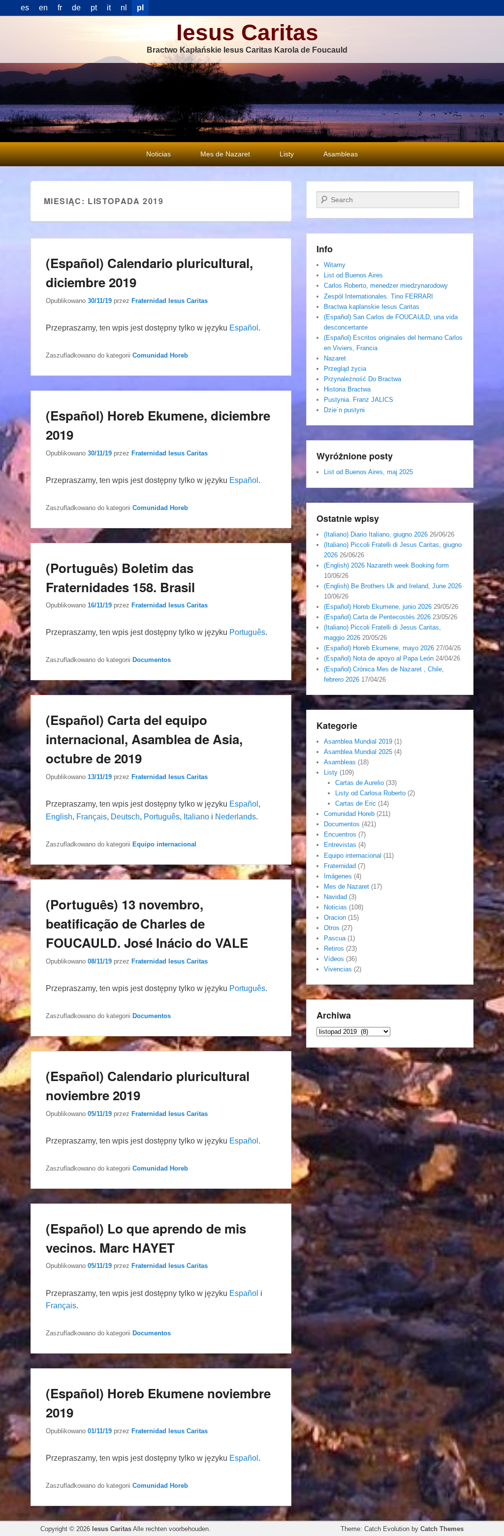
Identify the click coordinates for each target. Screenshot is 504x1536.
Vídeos (334, 959)
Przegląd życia (345, 368)
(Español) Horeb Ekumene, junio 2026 (378, 606)
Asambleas (340, 154)
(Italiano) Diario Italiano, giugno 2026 (376, 534)
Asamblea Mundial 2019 (358, 741)
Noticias (158, 154)
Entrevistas (340, 844)
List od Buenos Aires (353, 275)
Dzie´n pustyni (344, 410)
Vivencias (338, 969)
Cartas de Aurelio (359, 782)
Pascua (335, 938)
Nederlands (235, 817)
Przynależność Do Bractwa (362, 379)
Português (247, 632)
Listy (287, 154)
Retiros (334, 948)
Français (91, 817)
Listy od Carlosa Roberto (370, 793)
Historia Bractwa (347, 389)
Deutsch (125, 817)
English (59, 817)
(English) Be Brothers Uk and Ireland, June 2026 (393, 586)
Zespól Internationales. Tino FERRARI (378, 296)
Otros (332, 928)
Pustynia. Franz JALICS (358, 399)
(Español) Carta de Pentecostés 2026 (377, 617)
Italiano (196, 817)
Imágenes (338, 876)
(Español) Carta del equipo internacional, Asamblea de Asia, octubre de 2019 (144, 739)
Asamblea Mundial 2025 (358, 751)
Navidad (335, 897)
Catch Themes (442, 1529)
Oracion (335, 917)
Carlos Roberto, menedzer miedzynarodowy (386, 285)
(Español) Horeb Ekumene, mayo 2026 (379, 648)
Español (243, 328)
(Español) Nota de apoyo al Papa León (379, 658)
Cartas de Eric (355, 803)
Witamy (335, 265)
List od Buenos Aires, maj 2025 (368, 472)
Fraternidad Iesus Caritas (169, 300)
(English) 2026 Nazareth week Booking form (386, 565)
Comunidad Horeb (160, 355)
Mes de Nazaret (225, 154)
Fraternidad (340, 866)
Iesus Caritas (247, 32)
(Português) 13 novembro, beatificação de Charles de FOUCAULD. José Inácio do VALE (147, 923)
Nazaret (335, 358)
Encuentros (340, 834)
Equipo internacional (164, 844)
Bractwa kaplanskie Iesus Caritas (371, 306)
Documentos (151, 659)
